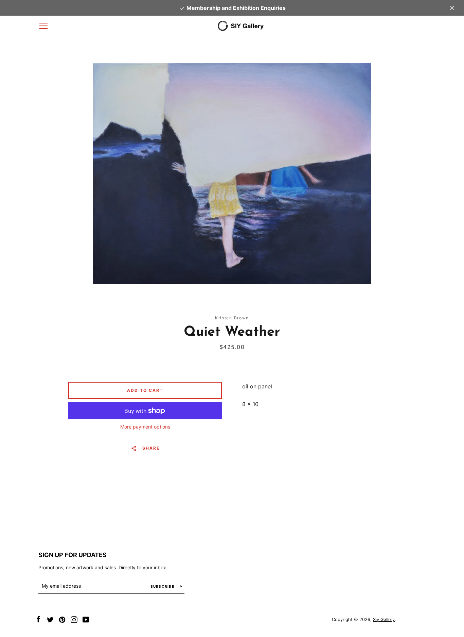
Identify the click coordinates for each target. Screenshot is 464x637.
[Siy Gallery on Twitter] (50, 619)
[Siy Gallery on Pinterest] (62, 619)
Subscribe (163, 586)
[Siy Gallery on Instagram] (74, 619)
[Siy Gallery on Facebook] (38, 619)
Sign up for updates (72, 554)
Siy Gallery (384, 619)
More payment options (145, 427)
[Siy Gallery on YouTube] (86, 619)
